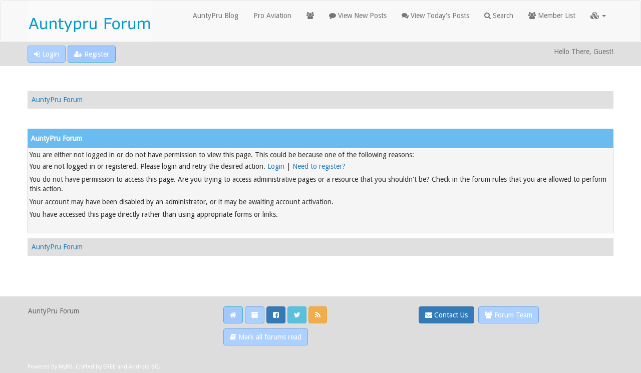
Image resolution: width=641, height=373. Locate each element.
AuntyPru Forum (57, 100)
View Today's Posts (439, 16)
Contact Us (450, 315)
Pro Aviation (272, 16)
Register (95, 54)
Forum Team (512, 315)
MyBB (66, 366)
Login (49, 54)
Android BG (144, 366)
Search (502, 16)
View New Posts (361, 16)
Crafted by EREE (96, 366)
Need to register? (319, 166)
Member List (555, 16)
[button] (598, 16)
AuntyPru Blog (215, 16)
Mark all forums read (268, 337)
